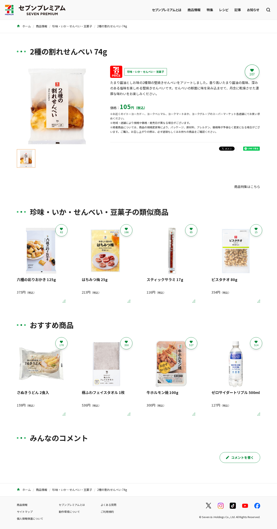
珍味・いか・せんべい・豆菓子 (72, 26)
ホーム (26, 26)
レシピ (223, 9)
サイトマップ (25, 512)
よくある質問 (108, 505)
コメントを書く (242, 457)
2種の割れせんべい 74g (112, 26)
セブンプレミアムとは (166, 9)
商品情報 (194, 9)
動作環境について (69, 512)
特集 (210, 9)
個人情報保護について (30, 518)
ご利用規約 (107, 512)
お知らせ (253, 9)
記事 (237, 9)
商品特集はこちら (247, 186)
